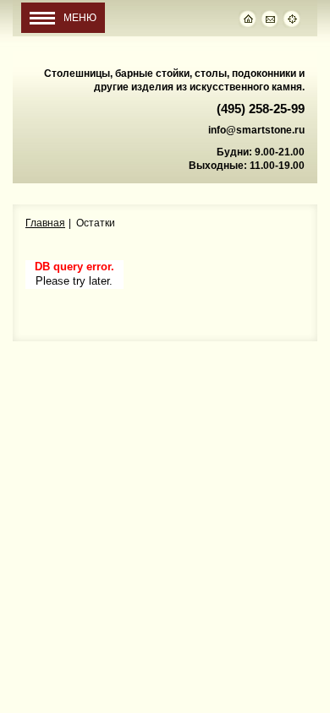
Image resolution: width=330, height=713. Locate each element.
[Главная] (250, 19)
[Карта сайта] (294, 19)
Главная (45, 223)
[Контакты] (272, 19)
